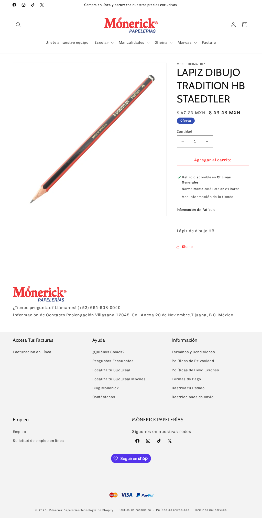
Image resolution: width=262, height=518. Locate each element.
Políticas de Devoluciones (195, 370)
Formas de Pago (186, 379)
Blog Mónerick (105, 388)
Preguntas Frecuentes (113, 361)
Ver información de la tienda (208, 197)
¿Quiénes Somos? (108, 352)
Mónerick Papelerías (64, 510)
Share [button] (187, 247)
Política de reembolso (134, 510)
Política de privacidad (172, 510)
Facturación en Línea (32, 352)
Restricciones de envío (192, 397)
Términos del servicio (210, 510)
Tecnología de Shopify (97, 510)
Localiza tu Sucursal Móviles (119, 379)
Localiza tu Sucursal (111, 370)
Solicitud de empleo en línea (38, 441)
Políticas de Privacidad (193, 361)
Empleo (19, 432)
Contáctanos (103, 397)
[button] (18, 24)
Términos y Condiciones (193, 352)
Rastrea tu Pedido (188, 388)
